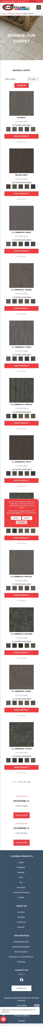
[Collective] (20, 645)
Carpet (18, 13)
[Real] (33, 129)
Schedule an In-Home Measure (21, 957)
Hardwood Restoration (21, 947)
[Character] (14, 645)
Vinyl (21, 877)
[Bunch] (14, 416)
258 (28, 782)
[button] (21, 988)
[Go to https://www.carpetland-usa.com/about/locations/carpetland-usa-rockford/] (21, 803)
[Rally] (27, 301)
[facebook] (22, 980)
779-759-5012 (22, 1)
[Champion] (14, 301)
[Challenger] (21, 275)
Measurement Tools (21, 942)
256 (20, 782)
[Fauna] (27, 186)
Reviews (21, 927)
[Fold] (20, 416)
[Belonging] (21, 218)
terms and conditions (14, 513)
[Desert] (14, 186)
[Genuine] (20, 129)
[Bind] (21, 390)
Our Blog (21, 917)
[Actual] (21, 103)
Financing (21, 962)
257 (24, 782)
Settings (21, 522)
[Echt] (14, 129)
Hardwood (21, 867)
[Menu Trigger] (38, 7)
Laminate (21, 872)
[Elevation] (20, 186)
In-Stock (21, 897)
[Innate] (27, 244)
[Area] (21, 161)
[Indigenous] (20, 244)
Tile (21, 882)
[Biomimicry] (21, 619)
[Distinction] (33, 645)
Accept (16, 518)
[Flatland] (33, 186)
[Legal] (27, 129)
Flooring (11, 13)
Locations (21, 912)
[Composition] (27, 645)
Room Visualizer (20, 952)
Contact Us (21, 922)
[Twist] (33, 416)
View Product (21, 136)
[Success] (33, 301)
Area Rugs (21, 887)
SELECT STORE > (32, 1)
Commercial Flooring (21, 892)
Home (4, 13)
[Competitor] (20, 301)
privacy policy (24, 511)
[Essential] (14, 244)
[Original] (33, 244)
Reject (27, 518)
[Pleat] (27, 416)
